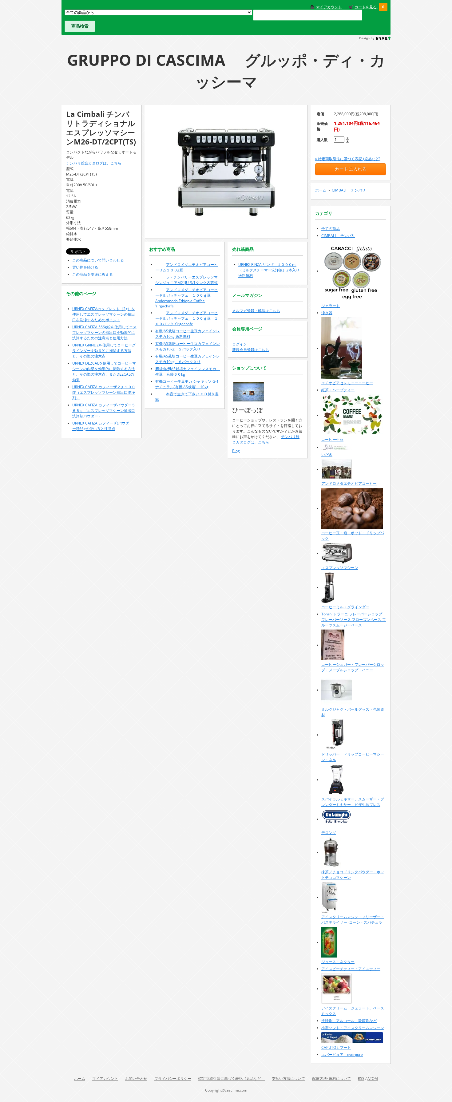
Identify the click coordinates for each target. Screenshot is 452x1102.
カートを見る (366, 7)
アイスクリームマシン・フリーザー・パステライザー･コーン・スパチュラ (352, 919)
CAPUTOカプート (336, 1047)
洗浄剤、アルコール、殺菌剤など (349, 1020)
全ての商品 (330, 228)
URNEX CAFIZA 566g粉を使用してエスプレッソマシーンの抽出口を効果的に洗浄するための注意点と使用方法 (104, 332)
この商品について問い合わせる (98, 260)
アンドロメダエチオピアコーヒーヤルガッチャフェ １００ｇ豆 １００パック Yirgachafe (186, 318)
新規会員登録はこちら (250, 349)
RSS (361, 1078)
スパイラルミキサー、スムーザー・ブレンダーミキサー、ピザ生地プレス (352, 801)
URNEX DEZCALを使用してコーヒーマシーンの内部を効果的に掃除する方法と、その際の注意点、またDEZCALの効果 (104, 371)
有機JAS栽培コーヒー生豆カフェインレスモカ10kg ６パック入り (187, 359)
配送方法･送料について (331, 1078)
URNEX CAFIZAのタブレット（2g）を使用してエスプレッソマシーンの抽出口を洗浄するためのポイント (103, 314)
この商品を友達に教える (92, 274)
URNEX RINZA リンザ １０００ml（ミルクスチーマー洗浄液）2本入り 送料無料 (270, 270)
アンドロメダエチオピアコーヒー (349, 483)
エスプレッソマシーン (339, 567)
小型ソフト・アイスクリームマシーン (352, 1027)
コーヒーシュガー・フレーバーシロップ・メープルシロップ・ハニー (352, 667)
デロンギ (328, 832)
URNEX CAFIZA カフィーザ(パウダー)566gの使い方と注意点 (100, 426)
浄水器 (326, 312)
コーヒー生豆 (332, 439)
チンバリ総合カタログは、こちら (93, 163)
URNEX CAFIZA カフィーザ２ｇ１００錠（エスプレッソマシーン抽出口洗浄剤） (103, 392)
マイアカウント (329, 7)
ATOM (372, 1078)
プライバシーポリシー (172, 1078)
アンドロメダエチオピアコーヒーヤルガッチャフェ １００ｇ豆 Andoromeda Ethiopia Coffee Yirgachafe (186, 298)
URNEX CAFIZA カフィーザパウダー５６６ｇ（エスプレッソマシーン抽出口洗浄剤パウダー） (103, 410)
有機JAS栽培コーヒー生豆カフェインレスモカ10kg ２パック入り (187, 346)
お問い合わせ (136, 1078)
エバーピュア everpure (342, 1054)
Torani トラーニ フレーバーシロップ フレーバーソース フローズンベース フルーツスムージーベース (353, 619)
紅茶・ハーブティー (338, 390)
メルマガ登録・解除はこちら (256, 310)
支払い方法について (288, 1078)
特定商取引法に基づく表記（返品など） (231, 1078)
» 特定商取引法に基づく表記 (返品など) (347, 158)
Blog (236, 450)
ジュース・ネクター (338, 961)
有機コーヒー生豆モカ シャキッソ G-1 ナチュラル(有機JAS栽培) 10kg (188, 384)
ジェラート (330, 305)
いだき (326, 454)
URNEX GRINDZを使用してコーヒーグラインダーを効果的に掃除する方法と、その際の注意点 (104, 350)
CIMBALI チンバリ (349, 190)
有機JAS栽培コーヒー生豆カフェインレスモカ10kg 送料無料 (187, 333)
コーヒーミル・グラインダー (345, 607)
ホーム (320, 190)
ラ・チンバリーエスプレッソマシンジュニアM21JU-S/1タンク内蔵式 (186, 280)
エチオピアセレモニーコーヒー (347, 382)
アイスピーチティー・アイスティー (350, 968)
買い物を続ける (85, 267)
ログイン (239, 344)
